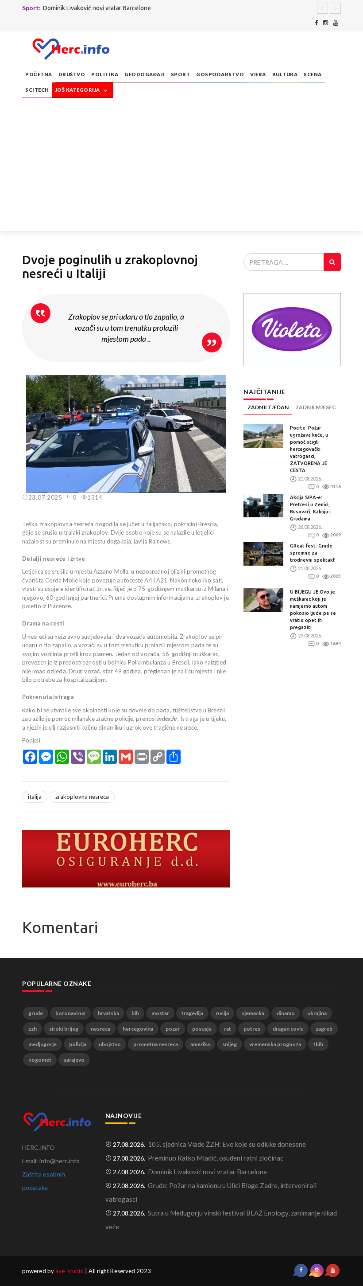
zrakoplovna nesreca (82, 796)
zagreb (324, 1028)
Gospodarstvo (220, 74)
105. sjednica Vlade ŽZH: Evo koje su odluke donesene (227, 1144)
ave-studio (69, 1270)
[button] (222, 383)
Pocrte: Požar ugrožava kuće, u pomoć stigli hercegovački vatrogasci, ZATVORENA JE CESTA (309, 449)
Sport (180, 74)
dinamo (286, 1013)
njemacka (252, 1013)
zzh (32, 1028)
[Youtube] (336, 22)
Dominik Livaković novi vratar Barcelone (97, 8)
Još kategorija (78, 90)
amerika (200, 1044)
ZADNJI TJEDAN (268, 407)
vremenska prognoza (275, 1044)
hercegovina (138, 1028)
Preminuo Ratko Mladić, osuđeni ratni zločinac (215, 1158)
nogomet (39, 1059)
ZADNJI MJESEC (315, 407)
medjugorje (42, 1044)
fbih (318, 1044)
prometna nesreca (155, 1044)
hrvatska (108, 1013)
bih (135, 1013)
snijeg (229, 1044)
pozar (173, 1028)
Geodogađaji (144, 74)
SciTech (37, 90)
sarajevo (74, 1059)
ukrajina (317, 1013)
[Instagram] (326, 22)
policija (77, 1044)
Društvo (71, 74)
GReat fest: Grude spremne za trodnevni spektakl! (313, 553)
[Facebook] (316, 22)
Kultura (285, 74)
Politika (104, 74)
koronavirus (70, 1013)
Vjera (258, 74)
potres (251, 1028)
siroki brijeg (63, 1028)
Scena (313, 74)
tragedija (192, 1013)
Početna (38, 74)
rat (227, 1028)
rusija (222, 1013)
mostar (160, 1013)
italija (35, 796)
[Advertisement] (181, 164)
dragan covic (288, 1028)
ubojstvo (110, 1044)
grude (35, 1013)
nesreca (100, 1028)
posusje (202, 1028)
